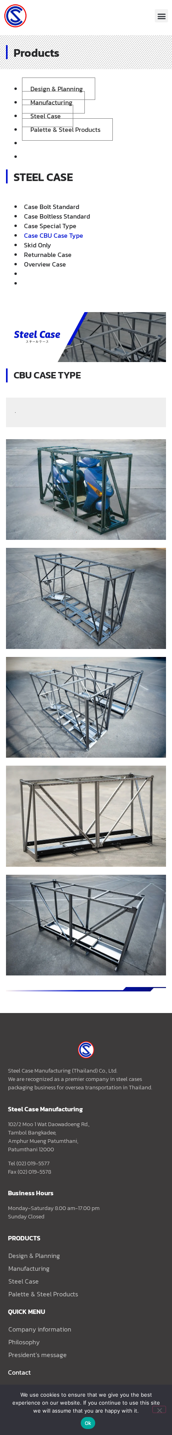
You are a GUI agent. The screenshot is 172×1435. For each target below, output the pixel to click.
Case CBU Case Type (53, 235)
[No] (159, 1409)
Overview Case (45, 264)
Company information (39, 1329)
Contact (19, 1372)
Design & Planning (56, 89)
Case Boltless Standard (57, 216)
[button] (161, 15)
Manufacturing (51, 102)
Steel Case (45, 116)
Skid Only (37, 245)
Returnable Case (48, 254)
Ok (88, 1423)
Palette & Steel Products (65, 129)
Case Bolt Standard (51, 206)
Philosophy (24, 1342)
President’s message (37, 1354)
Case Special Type (50, 226)
